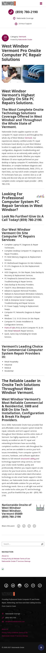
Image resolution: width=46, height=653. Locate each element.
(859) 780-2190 (26, 12)
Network (16, 331)
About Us (5, 556)
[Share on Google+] (29, 526)
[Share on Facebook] (18, 526)
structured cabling (28, 458)
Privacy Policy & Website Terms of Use (16, 559)
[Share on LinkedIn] (34, 526)
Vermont (22, 36)
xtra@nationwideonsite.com (15, 621)
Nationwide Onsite (25, 39)
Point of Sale (9, 327)
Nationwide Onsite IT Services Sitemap (16, 561)
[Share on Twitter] (23, 526)
